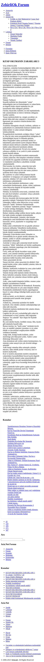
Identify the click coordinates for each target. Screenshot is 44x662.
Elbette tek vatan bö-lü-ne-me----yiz (21, 478)
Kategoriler (10, 557)
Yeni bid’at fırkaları (13, 588)
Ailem (8, 15)
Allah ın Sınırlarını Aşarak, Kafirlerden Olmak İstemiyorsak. (22, 470)
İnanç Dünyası (11, 53)
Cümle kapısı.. (13, 503)
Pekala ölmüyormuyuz (16, 488)
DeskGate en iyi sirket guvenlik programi (23, 486)
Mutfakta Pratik (16, 36)
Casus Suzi (35, 19)
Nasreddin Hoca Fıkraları (17, 507)
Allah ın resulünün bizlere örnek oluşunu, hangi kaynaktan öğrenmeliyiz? (23, 511)
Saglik (8, 608)
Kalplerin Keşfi (16, 23)
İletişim (8, 560)
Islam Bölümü (11, 51)
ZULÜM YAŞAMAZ (14, 594)
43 (7, 522)
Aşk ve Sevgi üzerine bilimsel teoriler (19, 656)
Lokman (9, 610)
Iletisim (8, 45)
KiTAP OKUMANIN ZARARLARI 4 (20, 579)
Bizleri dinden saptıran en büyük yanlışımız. (24, 480)
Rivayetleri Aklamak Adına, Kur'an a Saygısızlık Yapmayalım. (21, 457)
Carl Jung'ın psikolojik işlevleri (17, 652)
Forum (8, 42)
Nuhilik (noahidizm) (15, 499)
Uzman (8, 614)
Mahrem (9, 626)
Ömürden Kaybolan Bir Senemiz (20, 441)
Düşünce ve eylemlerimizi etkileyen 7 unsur (22, 649)
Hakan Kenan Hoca (15, 446)
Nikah (8, 629)
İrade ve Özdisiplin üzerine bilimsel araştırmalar (23, 654)
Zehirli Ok (9, 622)
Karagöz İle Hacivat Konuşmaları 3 (21, 505)
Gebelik (8, 612)
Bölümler (9, 555)
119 (7, 524)
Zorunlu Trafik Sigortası (16, 450)
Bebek (8, 616)
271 (7, 528)
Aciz (7, 13)
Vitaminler (14, 38)
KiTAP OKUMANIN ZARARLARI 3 (20, 592)
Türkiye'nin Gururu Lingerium (19, 448)
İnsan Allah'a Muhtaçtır (14, 577)
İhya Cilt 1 (14, 28)
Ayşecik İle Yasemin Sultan (18, 514)
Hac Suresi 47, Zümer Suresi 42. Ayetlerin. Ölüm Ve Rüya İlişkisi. (23, 466)
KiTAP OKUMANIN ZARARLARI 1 (20, 573)
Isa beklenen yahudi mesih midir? (20, 501)
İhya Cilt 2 (23, 28)
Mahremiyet (25, 19)
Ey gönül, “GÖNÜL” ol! (15, 575)
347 (7, 530)
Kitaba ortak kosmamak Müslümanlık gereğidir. (23, 598)
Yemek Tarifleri (16, 40)
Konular (9, 553)
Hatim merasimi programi (15, 581)
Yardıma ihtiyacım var (16, 443)
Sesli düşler (12, 439)
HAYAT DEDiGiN (13, 596)
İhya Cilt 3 (31, 28)
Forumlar (9, 49)
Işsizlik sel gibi (13, 495)
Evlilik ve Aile (15, 19)
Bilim (8, 641)
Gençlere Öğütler (23, 25)
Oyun (8, 637)
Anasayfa (9, 10)
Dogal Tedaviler (16, 34)
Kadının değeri (15, 21)
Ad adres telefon (14, 497)
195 (7, 526)
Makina (8, 639)
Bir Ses (8, 635)
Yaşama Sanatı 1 (28, 23)
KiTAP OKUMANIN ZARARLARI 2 (20, 590)
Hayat (8, 633)
